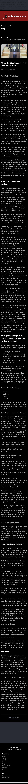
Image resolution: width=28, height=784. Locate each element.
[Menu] (3, 14)
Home (4, 26)
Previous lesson (6, 677)
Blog (6, 38)
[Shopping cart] (3, 18)
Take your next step (18, 677)
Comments (15, 718)
